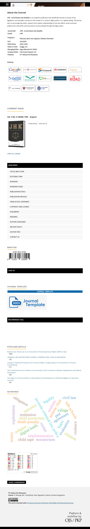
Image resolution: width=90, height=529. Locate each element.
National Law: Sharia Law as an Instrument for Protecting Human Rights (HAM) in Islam (37, 352)
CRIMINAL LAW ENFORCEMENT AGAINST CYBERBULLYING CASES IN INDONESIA (36, 357)
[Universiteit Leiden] (42, 91)
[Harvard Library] (28, 91)
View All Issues (13, 154)
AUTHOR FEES (15, 232)
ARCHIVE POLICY (16, 227)
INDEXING (13, 217)
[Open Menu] (7, 4)
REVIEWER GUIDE (16, 187)
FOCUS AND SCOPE (17, 171)
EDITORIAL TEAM (16, 176)
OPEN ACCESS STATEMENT (19, 202)
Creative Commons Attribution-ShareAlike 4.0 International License (50, 503)
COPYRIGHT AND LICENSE (19, 207)
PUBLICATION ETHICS (17, 192)
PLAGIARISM (14, 212)
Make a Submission (17, 482)
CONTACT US (14, 237)
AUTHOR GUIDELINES (18, 222)
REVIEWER (14, 182)
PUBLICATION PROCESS (18, 197)
